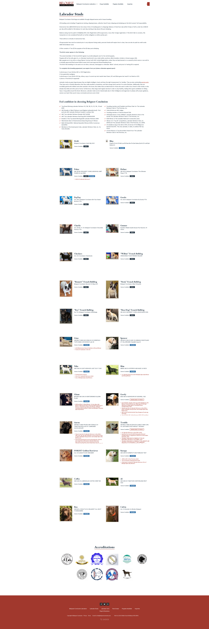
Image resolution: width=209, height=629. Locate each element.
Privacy (85, 615)
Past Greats (80, 18)
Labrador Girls (81, 14)
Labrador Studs (81, 10)
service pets (145, 82)
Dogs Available (104, 4)
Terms (89, 615)
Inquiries (129, 4)
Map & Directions (104, 611)
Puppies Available (118, 4)
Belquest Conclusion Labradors (86, 4)
